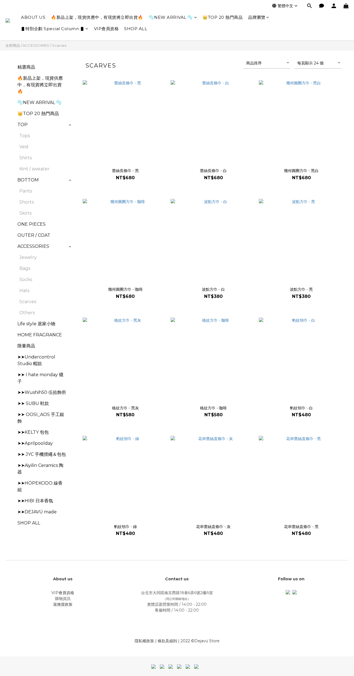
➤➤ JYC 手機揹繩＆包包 (41, 454)
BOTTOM (28, 180)
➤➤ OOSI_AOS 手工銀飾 (40, 418)
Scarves (59, 45)
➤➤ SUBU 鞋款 (33, 403)
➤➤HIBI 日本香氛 (35, 500)
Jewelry (28, 257)
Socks (25, 279)
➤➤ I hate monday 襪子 (40, 378)
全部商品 (13, 45)
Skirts (25, 213)
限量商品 (26, 346)
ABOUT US (33, 17)
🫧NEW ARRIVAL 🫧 (171, 17)
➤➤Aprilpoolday (35, 443)
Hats (24, 290)
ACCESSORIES (36, 45)
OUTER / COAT (33, 235)
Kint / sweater (34, 168)
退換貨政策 (62, 604)
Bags (24, 268)
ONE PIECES (31, 224)
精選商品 (26, 67)
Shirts (25, 157)
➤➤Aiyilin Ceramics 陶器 (40, 469)
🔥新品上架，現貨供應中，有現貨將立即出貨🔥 (97, 17)
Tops (24, 135)
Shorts (26, 202)
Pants (25, 191)
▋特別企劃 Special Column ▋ (52, 28)
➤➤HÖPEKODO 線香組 (40, 486)
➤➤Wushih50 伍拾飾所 (41, 392)
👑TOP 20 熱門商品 (222, 17)
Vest (24, 146)
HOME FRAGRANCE (39, 334)
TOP (22, 124)
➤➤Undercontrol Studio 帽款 (36, 360)
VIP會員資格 (106, 28)
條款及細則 (167, 640)
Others (27, 312)
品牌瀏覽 (256, 17)
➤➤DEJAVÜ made (37, 511)
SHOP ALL (135, 28)
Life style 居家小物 (36, 323)
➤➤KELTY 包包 (33, 432)
